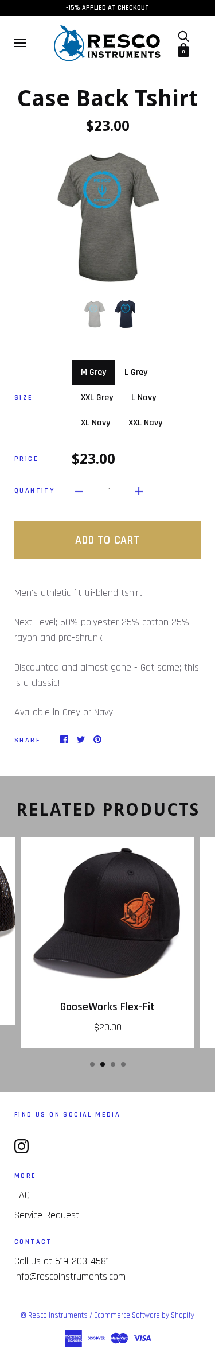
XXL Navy (145, 423)
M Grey (93, 372)
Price (26, 459)
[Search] (183, 36)
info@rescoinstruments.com (70, 1276)
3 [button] (113, 1064)
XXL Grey (97, 398)
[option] (107, 216)
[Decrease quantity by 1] (79, 490)
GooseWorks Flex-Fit (107, 1007)
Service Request (46, 1215)
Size (23, 397)
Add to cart (107, 540)
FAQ (22, 1195)
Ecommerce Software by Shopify (144, 1315)
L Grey (135, 372)
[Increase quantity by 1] (138, 490)
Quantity (34, 490)
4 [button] (123, 1064)
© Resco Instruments (54, 1315)
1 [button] (92, 1064)
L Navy (143, 398)
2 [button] (102, 1064)
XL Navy (95, 423)
